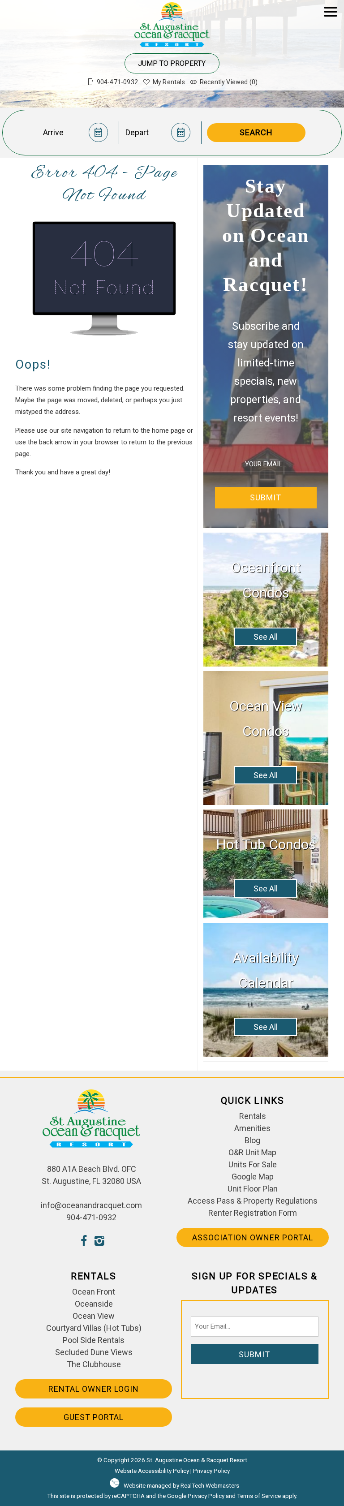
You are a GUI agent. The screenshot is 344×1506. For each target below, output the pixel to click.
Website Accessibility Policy (152, 1470)
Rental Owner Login (93, 1389)
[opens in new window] (83, 1242)
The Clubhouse (94, 1364)
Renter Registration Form (252, 1213)
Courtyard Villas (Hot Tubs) (94, 1328)
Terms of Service (259, 1495)
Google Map (253, 1176)
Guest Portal (94, 1417)
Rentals (252, 1116)
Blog (252, 1140)
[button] (330, 49)
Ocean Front (93, 1291)
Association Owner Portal (252, 1237)
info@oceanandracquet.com (91, 1205)
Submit (265, 497)
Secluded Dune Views (94, 1352)
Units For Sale (252, 1164)
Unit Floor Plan (253, 1188)
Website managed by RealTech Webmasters (181, 1485)
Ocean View (94, 1316)
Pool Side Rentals (94, 1340)
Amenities (252, 1128)
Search (256, 132)
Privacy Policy (211, 1470)
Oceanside (94, 1303)
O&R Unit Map (252, 1152)
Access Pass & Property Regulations (253, 1200)
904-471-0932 (91, 1217)
